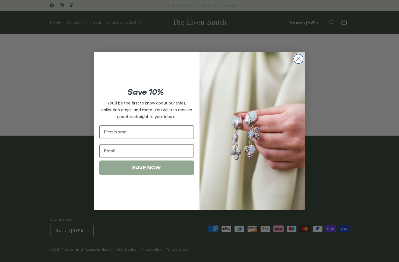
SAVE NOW (146, 167)
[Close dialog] (298, 59)
